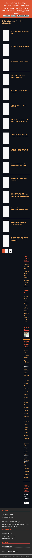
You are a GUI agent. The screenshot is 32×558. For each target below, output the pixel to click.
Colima (26, 391)
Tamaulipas (26, 464)
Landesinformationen (26, 266)
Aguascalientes (26, 357)
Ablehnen (13, 15)
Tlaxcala (26, 468)
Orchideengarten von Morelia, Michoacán (20, 179)
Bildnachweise (5, 516)
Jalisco (26, 410)
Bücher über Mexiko (26, 299)
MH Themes (26, 556)
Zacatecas (26, 478)
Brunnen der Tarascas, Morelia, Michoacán (20, 47)
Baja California (26, 363)
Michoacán (26, 418)
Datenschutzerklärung (7, 517)
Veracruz (26, 471)
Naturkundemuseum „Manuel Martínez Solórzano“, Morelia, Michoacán (19, 238)
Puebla (26, 436)
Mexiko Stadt (26, 351)
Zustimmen (6, 15)
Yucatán (26, 474)
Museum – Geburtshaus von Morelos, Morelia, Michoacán (19, 208)
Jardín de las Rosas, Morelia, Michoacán (19, 91)
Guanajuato (26, 398)
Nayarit (26, 424)
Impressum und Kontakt (8, 514)
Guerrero (26, 403)
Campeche (26, 376)
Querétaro (26, 440)
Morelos (26, 421)
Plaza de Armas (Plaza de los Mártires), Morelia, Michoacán (19, 149)
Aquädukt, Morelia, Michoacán (20, 61)
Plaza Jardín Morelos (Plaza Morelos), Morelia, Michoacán (19, 135)
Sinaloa (26, 454)
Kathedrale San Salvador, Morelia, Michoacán (18, 76)
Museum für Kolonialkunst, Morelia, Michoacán (19, 223)
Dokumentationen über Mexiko (26, 307)
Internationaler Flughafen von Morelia (20, 32)
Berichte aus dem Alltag (26, 283)
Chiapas (26, 380)
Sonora (26, 457)
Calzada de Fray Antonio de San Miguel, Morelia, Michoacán (20, 120)
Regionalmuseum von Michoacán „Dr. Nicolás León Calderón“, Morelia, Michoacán (20, 194)
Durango (26, 394)
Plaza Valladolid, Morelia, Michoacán (18, 105)
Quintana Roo (26, 445)
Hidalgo (26, 407)
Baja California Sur (26, 370)
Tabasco (26, 460)
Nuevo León (26, 429)
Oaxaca (26, 433)
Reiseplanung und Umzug (26, 274)
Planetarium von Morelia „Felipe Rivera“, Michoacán (18, 164)
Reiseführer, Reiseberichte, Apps (26, 317)
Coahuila (26, 388)
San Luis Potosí (26, 450)
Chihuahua (26, 384)
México (26, 413)
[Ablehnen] (30, 9)
